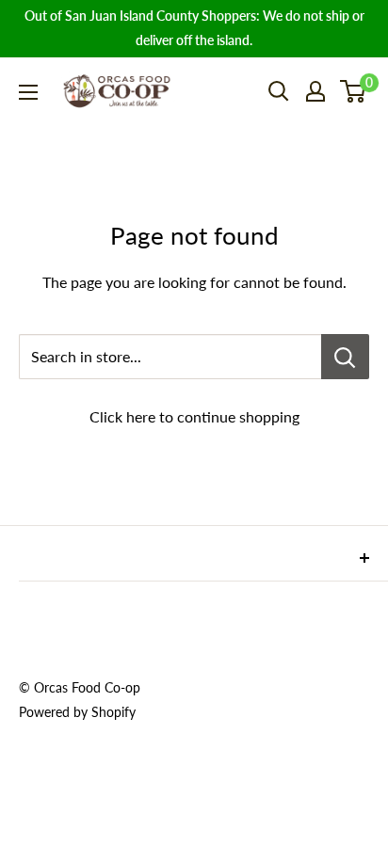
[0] (353, 91)
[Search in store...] (345, 356)
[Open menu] (28, 92)
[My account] (315, 91)
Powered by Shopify (77, 712)
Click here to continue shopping (194, 416)
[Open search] (278, 91)
